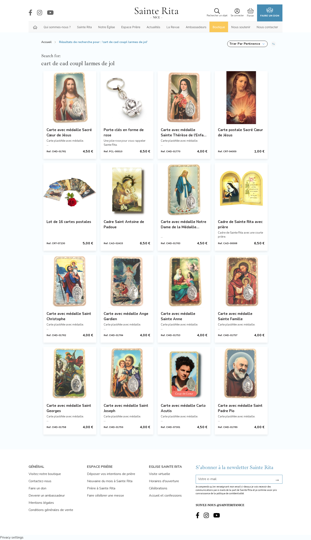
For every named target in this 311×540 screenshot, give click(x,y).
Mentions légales (41, 502)
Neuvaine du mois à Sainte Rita (109, 481)
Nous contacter (267, 27)
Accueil (46, 42)
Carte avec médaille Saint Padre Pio (240, 408)
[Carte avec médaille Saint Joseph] (126, 373)
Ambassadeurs (196, 27)
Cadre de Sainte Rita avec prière (240, 224)
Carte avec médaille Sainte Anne (178, 316)
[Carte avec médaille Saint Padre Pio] (241, 373)
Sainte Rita (84, 27)
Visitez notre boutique (45, 474)
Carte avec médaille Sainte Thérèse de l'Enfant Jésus (184, 132)
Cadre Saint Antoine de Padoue (124, 224)
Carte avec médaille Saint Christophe (69, 316)
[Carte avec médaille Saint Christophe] (69, 281)
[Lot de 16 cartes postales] (69, 189)
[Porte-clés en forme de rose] (126, 97)
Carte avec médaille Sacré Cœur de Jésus (69, 132)
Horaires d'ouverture (164, 481)
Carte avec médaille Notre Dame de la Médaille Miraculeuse (183, 224)
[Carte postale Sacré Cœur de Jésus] (241, 97)
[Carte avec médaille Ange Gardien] (126, 281)
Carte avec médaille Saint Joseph (126, 408)
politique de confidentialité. (230, 493)
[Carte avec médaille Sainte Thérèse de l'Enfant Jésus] (184, 97)
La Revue (173, 27)
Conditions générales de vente (51, 510)
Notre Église (106, 27)
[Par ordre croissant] (273, 44)
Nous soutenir (240, 27)
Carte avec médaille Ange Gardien (126, 316)
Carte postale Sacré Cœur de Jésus (240, 132)
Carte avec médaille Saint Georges (69, 408)
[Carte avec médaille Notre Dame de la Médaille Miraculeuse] (184, 189)
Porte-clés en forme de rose (124, 132)
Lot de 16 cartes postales (69, 221)
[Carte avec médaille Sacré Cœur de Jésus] (69, 97)
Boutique (219, 27)
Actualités (153, 27)
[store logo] (156, 12)
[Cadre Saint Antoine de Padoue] (126, 189)
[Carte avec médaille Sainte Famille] (241, 281)
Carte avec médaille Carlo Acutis (183, 408)
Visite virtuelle (159, 474)
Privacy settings (11, 537)
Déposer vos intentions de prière (111, 474)
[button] (247, 44)
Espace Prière (130, 27)
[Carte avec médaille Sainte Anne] (184, 281)
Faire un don (269, 15)
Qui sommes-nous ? (57, 27)
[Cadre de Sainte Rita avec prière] (241, 189)
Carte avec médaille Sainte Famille (235, 316)
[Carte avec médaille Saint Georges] (69, 373)
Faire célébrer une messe (105, 495)
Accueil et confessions (165, 495)
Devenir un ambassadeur (47, 495)
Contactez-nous (40, 481)
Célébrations (158, 488)
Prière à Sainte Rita (101, 488)
